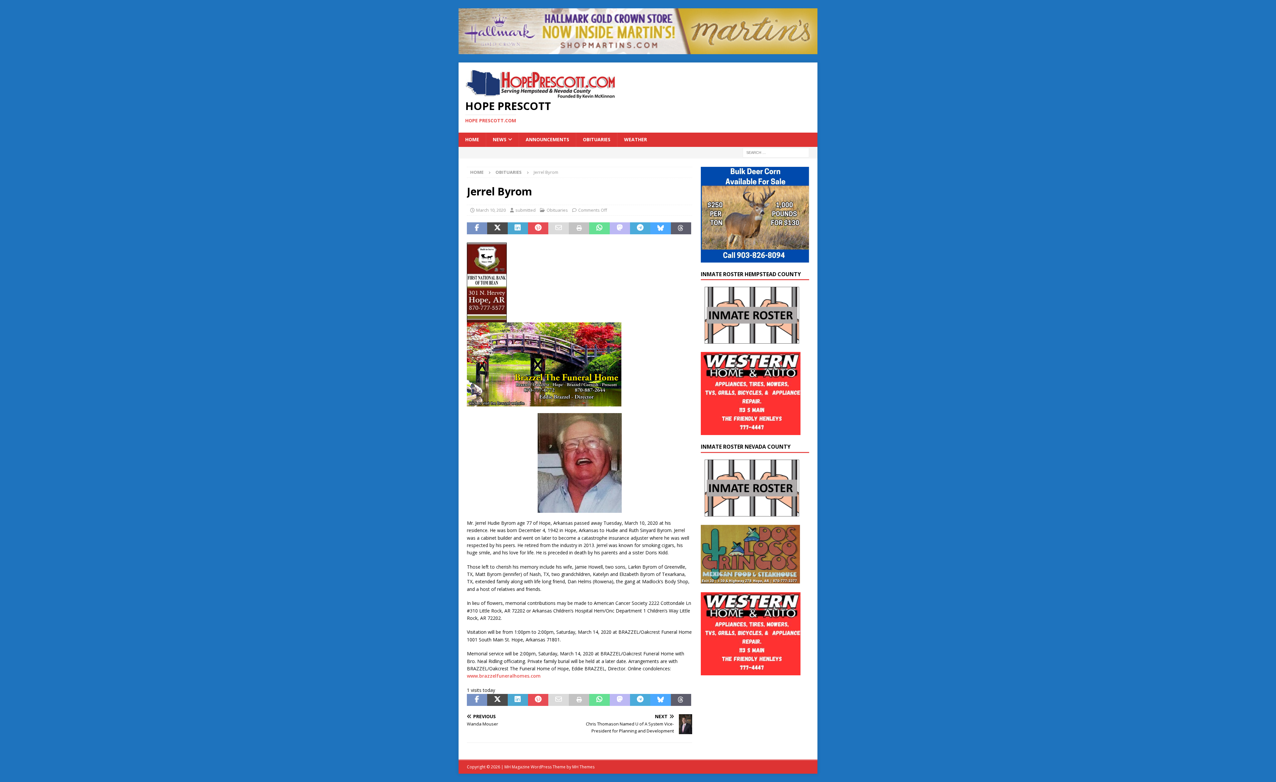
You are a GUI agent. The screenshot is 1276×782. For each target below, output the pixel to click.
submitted (525, 210)
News (499, 139)
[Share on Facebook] (477, 228)
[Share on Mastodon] (620, 228)
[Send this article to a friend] (558, 228)
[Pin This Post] (538, 228)
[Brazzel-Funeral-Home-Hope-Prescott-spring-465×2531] (544, 402)
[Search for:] (776, 152)
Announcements (547, 139)
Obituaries (596, 139)
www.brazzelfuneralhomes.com (504, 676)
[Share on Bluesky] (660, 228)
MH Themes (583, 767)
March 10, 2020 (491, 210)
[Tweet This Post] (497, 228)
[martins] (638, 50)
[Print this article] (579, 228)
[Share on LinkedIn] (518, 228)
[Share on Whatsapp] (599, 228)
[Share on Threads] (681, 228)
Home (472, 139)
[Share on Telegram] (640, 228)
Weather (635, 139)
